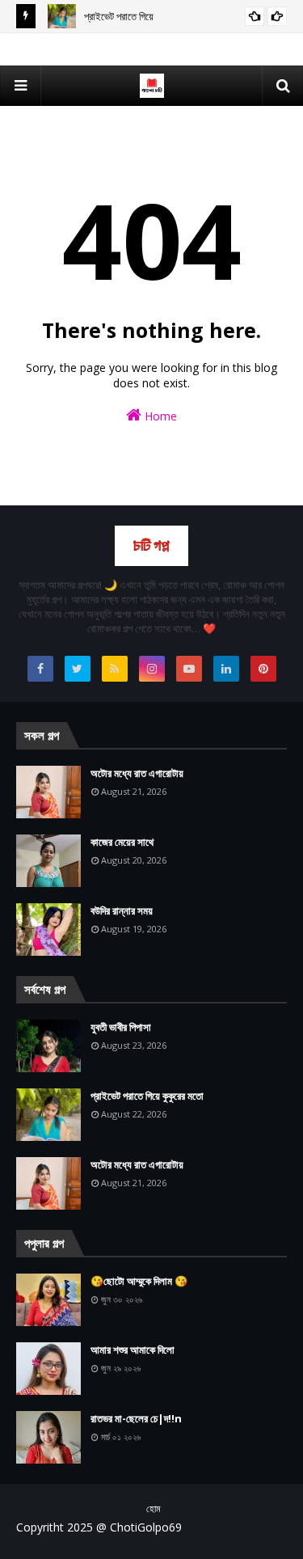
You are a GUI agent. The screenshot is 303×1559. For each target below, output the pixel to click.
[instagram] (152, 669)
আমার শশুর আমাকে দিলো (132, 1349)
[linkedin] (226, 669)
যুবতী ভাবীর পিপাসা (120, 1027)
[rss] (115, 669)
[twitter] (77, 669)
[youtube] (189, 669)
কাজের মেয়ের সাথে (122, 841)
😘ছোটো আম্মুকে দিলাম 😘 (138, 1281)
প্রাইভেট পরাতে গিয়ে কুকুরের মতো (147, 1095)
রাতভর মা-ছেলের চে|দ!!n (136, 1418)
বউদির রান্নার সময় (121, 910)
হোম (153, 1508)
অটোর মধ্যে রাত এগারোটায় (136, 773)
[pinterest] (263, 669)
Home (159, 416)
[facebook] (40, 669)
